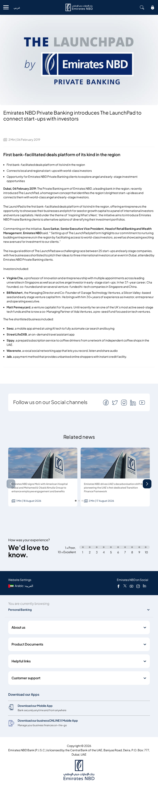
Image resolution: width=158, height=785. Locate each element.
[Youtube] (131, 586)
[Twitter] (125, 586)
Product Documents (27, 644)
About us (18, 627)
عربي (17, 7)
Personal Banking (20, 609)
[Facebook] (118, 586)
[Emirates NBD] (79, 7)
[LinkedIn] (144, 586)
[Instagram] (138, 586)
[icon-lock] (153, 7)
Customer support (26, 678)
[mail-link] (106, 402)
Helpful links (21, 661)
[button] (147, 483)
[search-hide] (142, 7)
